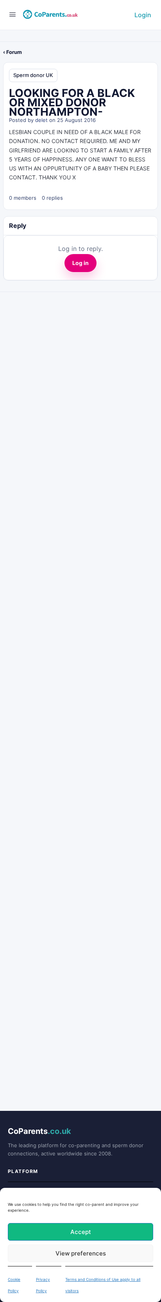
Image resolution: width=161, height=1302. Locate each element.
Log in (80, 263)
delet (41, 120)
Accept (80, 1232)
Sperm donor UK (33, 75)
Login (142, 15)
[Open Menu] (12, 14)
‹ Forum (12, 52)
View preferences (80, 1253)
